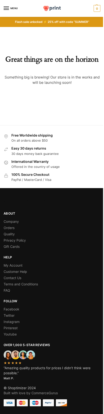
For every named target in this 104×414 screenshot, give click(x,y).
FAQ (7, 290)
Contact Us (12, 278)
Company (11, 221)
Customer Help (15, 271)
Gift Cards (12, 246)
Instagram (12, 322)
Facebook (11, 309)
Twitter (9, 315)
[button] (96, 8)
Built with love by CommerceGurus (31, 393)
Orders (9, 228)
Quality (9, 234)
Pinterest (11, 328)
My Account (13, 265)
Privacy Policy (15, 240)
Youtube (10, 334)
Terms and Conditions (21, 284)
